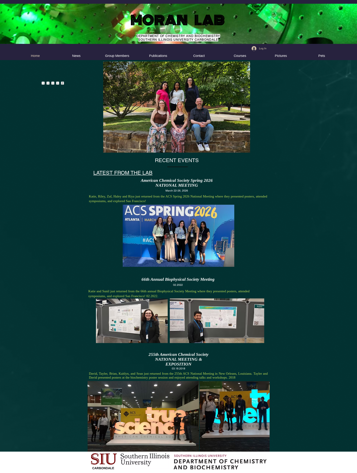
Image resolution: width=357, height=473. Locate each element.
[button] (239, 56)
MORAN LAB (178, 20)
